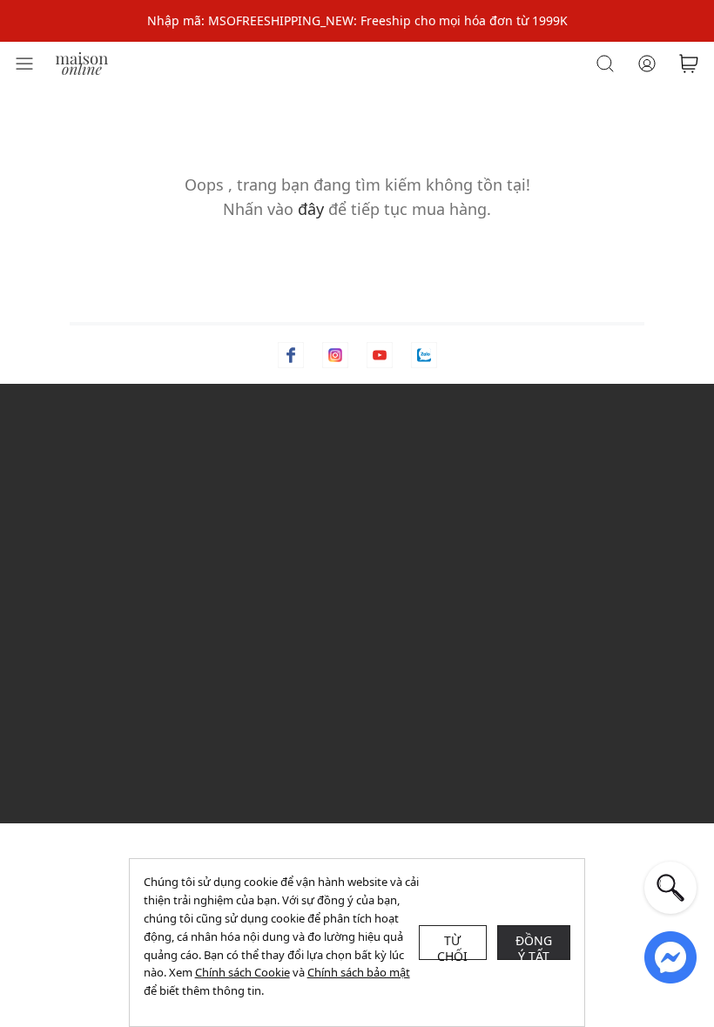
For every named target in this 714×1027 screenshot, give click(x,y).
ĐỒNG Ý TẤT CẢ (534, 946)
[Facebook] (291, 355)
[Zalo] (424, 355)
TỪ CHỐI (452, 946)
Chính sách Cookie (242, 972)
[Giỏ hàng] (688, 63)
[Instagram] (335, 355)
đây (311, 208)
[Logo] (82, 62)
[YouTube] (380, 355)
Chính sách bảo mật (358, 972)
